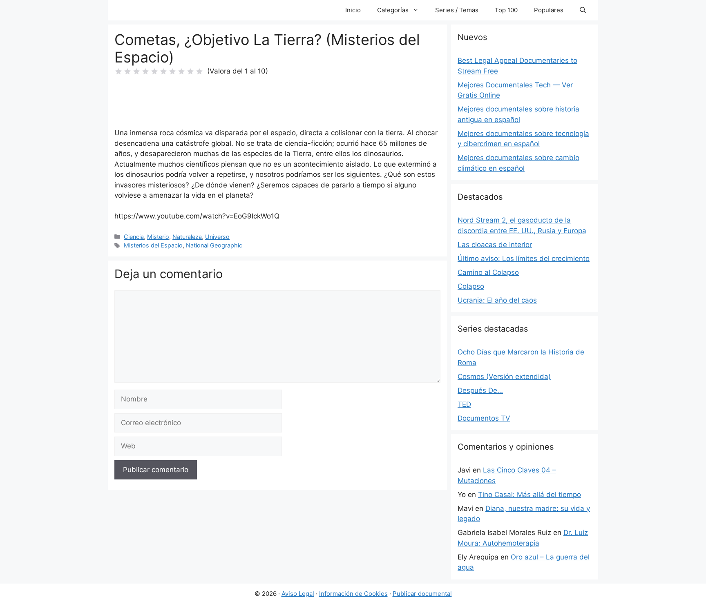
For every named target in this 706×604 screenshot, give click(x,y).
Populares (548, 10)
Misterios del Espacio (153, 245)
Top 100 (506, 10)
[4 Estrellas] (145, 71)
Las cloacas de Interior (495, 245)
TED (464, 404)
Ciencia (134, 236)
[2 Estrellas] (127, 71)
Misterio (158, 236)
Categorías (393, 10)
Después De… (480, 390)
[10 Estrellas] (199, 71)
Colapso (471, 286)
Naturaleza (187, 236)
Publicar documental (422, 593)
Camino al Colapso (488, 272)
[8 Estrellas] (181, 71)
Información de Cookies (353, 593)
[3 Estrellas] (136, 71)
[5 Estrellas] (154, 71)
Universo (217, 236)
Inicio (353, 10)
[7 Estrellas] (172, 71)
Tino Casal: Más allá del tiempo (529, 494)
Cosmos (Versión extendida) (504, 376)
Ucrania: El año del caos (497, 300)
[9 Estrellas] (190, 71)
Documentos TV (484, 418)
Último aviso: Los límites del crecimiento (524, 258)
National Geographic (214, 245)
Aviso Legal (298, 593)
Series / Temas (456, 10)
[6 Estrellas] (163, 71)
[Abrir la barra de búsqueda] (583, 10)
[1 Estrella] (118, 71)
